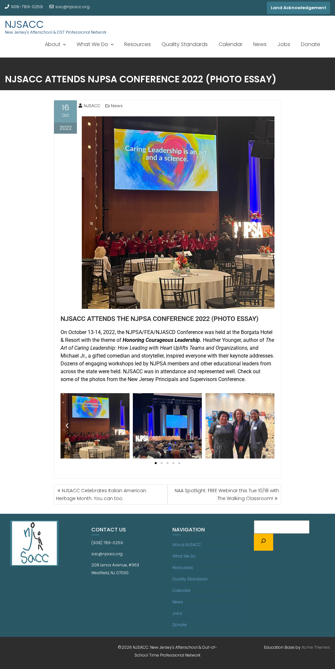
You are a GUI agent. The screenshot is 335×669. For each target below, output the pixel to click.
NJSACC (24, 24)
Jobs (283, 44)
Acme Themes (316, 647)
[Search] (263, 542)
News (260, 44)
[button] (67, 426)
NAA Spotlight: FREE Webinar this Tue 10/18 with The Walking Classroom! (227, 494)
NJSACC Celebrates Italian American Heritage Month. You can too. (101, 494)
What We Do (92, 44)
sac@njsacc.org (72, 7)
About (53, 44)
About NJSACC (186, 544)
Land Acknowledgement (298, 8)
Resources (137, 44)
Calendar (230, 44)
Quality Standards (185, 44)
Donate (310, 44)
